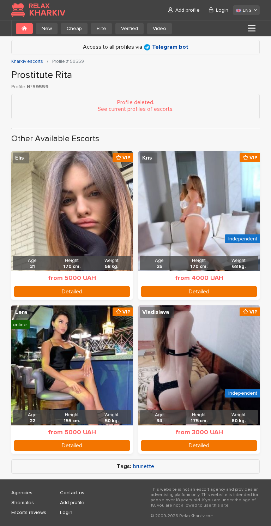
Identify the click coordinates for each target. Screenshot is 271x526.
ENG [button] (247, 10)
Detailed (72, 291)
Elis (19, 157)
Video (159, 28)
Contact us (72, 493)
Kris (147, 157)
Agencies (21, 493)
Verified (129, 28)
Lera (21, 312)
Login (222, 10)
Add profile (187, 10)
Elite (101, 28)
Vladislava (155, 312)
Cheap (74, 28)
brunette (143, 466)
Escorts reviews (28, 512)
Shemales (22, 503)
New (47, 28)
